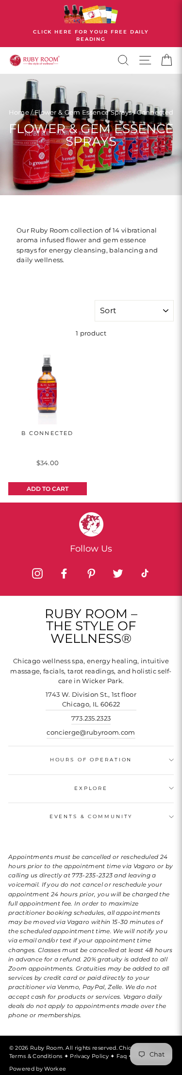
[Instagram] (37, 573)
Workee (55, 1068)
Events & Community (91, 816)
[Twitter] (118, 573)
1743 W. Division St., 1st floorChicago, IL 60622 (91, 699)
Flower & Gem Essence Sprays (83, 112)
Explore (91, 788)
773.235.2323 (91, 718)
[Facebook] (64, 573)
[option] (91, 23)
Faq (122, 1056)
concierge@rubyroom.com (91, 732)
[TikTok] (144, 573)
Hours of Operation (91, 759)
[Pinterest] (91, 573)
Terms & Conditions (36, 1056)
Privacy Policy (90, 1056)
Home (19, 112)
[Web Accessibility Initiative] (178, 1064)
